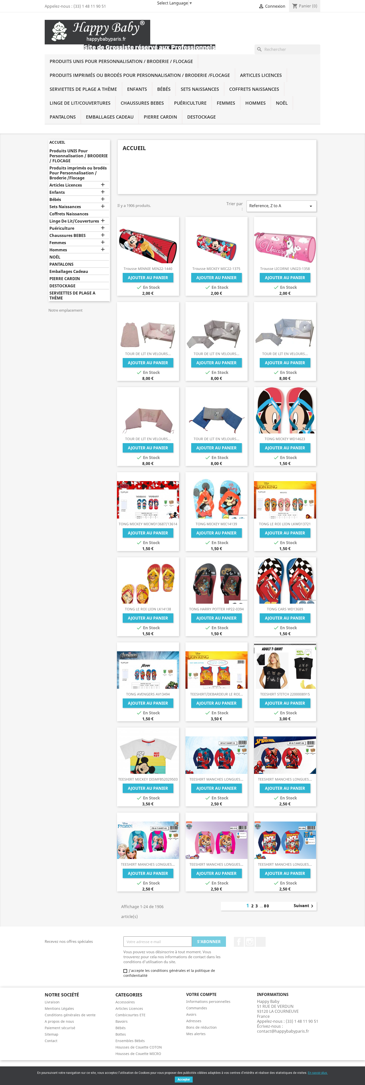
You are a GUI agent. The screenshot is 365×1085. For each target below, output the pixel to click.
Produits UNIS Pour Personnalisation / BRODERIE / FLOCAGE (121, 61)
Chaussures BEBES (142, 103)
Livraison (52, 1002)
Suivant (304, 906)
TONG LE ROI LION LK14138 (148, 609)
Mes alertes (196, 1033)
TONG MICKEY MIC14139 (216, 524)
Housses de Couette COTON (138, 1047)
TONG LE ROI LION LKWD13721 (285, 524)
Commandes (196, 1008)
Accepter (184, 1079)
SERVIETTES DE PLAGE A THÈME (83, 89)
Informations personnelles (208, 1001)
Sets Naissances (200, 89)
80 (266, 906)
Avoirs (191, 1014)
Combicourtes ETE (130, 1015)
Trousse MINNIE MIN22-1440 (148, 268)
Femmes (226, 103)
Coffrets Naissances (254, 89)
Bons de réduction (201, 1027)
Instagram (250, 942)
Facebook (239, 942)
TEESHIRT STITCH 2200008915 (285, 694)
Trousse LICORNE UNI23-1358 (285, 268)
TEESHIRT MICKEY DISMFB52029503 (148, 779)
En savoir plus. (318, 1073)
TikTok (261, 942)
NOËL (282, 103)
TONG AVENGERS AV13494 (148, 694)
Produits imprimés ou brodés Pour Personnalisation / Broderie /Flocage (140, 75)
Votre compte (201, 994)
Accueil (57, 142)
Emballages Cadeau (110, 117)
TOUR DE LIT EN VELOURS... (148, 353)
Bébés (164, 89)
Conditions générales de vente (70, 1015)
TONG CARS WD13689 (285, 609)
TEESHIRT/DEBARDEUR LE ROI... (216, 694)
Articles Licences (261, 75)
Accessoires (125, 1002)
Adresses (193, 1021)
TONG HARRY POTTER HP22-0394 (216, 609)
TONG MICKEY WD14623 (285, 438)
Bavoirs (121, 1021)
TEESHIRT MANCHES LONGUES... (216, 779)
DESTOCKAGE (201, 117)
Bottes (120, 1034)
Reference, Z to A (281, 206)
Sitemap (51, 1034)
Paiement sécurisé (60, 1027)
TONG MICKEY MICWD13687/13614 (148, 524)
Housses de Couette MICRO (138, 1053)
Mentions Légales (59, 1008)
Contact (51, 1040)
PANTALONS (63, 117)
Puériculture (190, 103)
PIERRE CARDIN (160, 117)
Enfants (137, 89)
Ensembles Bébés (130, 1040)
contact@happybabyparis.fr (283, 1031)
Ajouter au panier (148, 277)
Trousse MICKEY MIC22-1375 (216, 268)
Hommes (255, 103)
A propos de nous (59, 1021)
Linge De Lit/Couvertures (80, 103)
